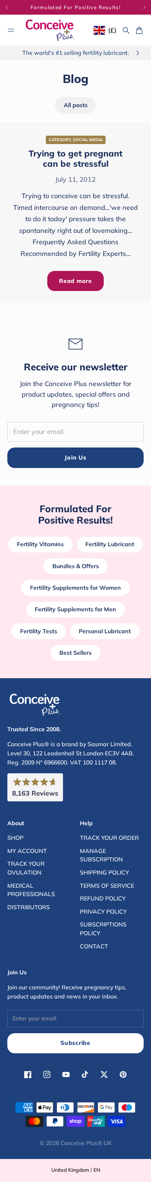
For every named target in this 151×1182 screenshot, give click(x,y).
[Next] (144, 7)
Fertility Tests (38, 631)
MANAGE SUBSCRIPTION (101, 855)
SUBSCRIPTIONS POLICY (103, 929)
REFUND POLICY (103, 898)
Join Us (75, 457)
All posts (76, 105)
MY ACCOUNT (27, 850)
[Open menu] (11, 30)
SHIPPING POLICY (104, 872)
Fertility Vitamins (40, 544)
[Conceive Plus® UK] (49, 30)
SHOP (15, 837)
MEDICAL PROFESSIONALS (31, 890)
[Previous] (13, 7)
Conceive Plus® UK (86, 1143)
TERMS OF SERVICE (107, 885)
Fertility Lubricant (109, 544)
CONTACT (94, 946)
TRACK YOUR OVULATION (26, 868)
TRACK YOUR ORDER (109, 837)
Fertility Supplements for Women (75, 587)
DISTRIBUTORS (28, 907)
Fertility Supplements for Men (75, 609)
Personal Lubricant (105, 631)
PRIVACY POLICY (103, 911)
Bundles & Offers (75, 566)
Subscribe (75, 1042)
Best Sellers (75, 652)
